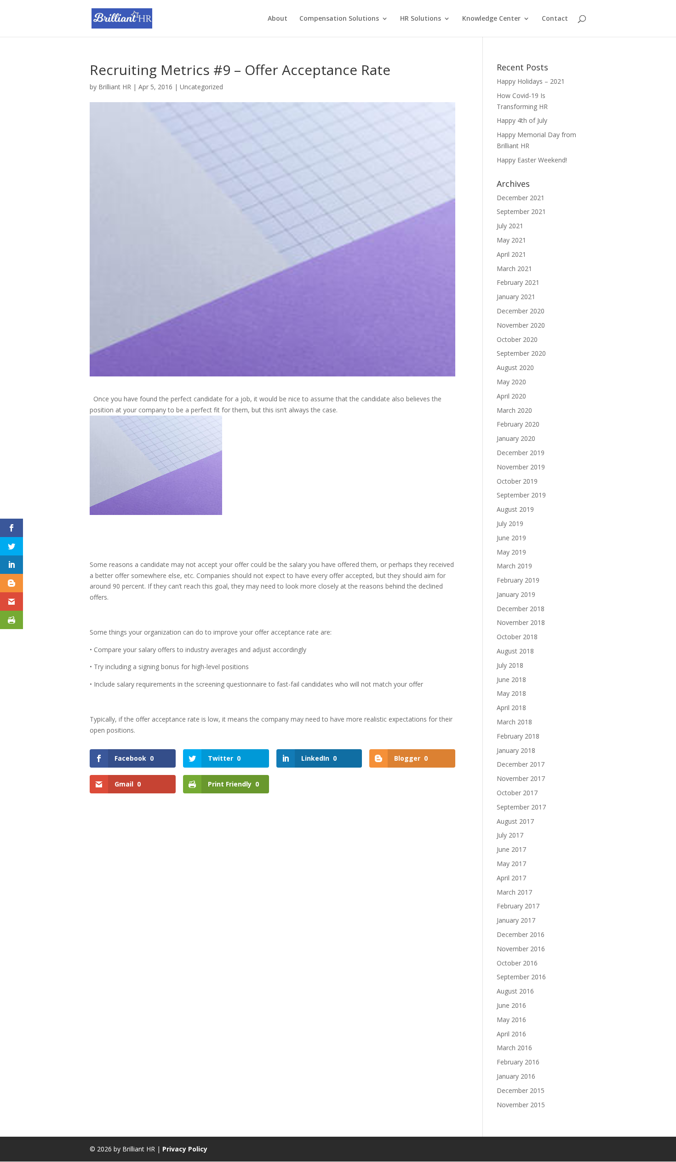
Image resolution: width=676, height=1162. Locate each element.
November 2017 (521, 778)
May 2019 (511, 552)
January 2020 (516, 438)
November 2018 (521, 622)
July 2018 (510, 665)
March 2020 (514, 410)
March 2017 (514, 892)
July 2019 (510, 523)
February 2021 (518, 282)
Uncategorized (201, 86)
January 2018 (516, 750)
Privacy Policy (184, 1149)
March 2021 (514, 268)
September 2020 (521, 353)
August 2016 (515, 991)
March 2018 (514, 721)
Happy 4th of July (522, 120)
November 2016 (521, 948)
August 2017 (515, 821)
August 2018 (515, 651)
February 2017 (518, 906)
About (277, 19)
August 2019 (515, 509)
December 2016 (520, 934)
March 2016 (514, 1047)
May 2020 (511, 381)
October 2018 (517, 636)
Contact (555, 19)
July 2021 (510, 225)
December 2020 (520, 310)
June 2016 (511, 1005)
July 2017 (510, 835)
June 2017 (511, 849)
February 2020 (518, 424)
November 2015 (521, 1104)
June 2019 (511, 537)
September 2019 (521, 495)
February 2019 (518, 580)
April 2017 (511, 877)
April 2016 (511, 1033)
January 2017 (516, 920)
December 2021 (520, 197)
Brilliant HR (114, 86)
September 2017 (521, 807)
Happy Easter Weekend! (532, 160)
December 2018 (520, 608)
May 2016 (511, 1019)
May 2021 (511, 240)
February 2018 (518, 736)
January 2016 (516, 1076)
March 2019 (514, 565)
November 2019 (521, 466)
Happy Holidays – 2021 (531, 81)
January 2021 (516, 296)
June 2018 (511, 679)
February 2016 (518, 1062)
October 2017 (517, 792)
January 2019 (516, 594)
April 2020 (511, 396)
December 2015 (520, 1090)
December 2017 (520, 764)
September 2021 (521, 211)
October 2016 (517, 963)
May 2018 (511, 693)
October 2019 (517, 481)
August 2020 (515, 367)
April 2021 (511, 254)
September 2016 (521, 976)
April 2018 (511, 707)
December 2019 (520, 452)
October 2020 (517, 339)
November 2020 (521, 325)
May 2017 (511, 863)
